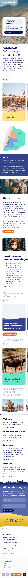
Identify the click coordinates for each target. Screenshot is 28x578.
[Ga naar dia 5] (6, 414)
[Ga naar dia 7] (9, 414)
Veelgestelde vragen (9, 539)
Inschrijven (8, 510)
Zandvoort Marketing (9, 553)
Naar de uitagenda (10, 334)
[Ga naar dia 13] (18, 414)
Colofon (4, 563)
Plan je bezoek (8, 231)
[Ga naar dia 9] (12, 414)
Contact (4, 531)
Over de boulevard (8, 459)
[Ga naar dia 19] (27, 414)
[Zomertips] (14, 98)
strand (13, 166)
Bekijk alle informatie (9, 440)
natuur (4, 169)
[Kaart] (3, 574)
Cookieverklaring (6, 567)
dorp (12, 165)
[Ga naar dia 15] (21, 414)
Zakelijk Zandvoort (8, 548)
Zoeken (8, 32)
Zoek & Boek (16, 574)
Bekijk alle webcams (8, 427)
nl (8, 574)
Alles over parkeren (8, 476)
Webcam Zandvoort (9, 537)
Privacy (4, 565)
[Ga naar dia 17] (24, 414)
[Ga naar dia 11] (15, 414)
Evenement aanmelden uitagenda (13, 546)
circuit (23, 165)
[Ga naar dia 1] (0, 414)
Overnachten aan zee (9, 542)
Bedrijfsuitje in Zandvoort (10, 551)
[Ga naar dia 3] (3, 414)
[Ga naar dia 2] (1, 414)
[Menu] (24, 574)
